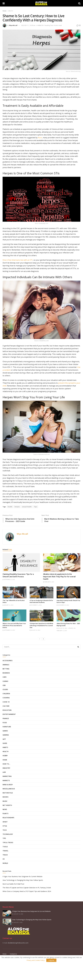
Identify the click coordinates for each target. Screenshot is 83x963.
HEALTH (10, 11)
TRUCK (5, 855)
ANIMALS (6, 665)
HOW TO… (6, 764)
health (10, 507)
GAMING (6, 735)
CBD (4, 685)
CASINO (5, 681)
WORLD (5, 863)
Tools (5, 847)
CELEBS (5, 689)
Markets (6, 780)
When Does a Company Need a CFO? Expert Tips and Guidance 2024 (27, 891)
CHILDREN (6, 694)
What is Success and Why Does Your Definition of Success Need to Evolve (14, 625)
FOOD (5, 723)
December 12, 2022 (36, 605)
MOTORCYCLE (8, 793)
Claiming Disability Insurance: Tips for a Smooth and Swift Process (18, 575)
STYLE (5, 826)
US (4, 859)
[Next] (43, 638)
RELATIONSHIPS (8, 818)
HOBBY (5, 756)
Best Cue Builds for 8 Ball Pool (13, 884)
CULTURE (6, 706)
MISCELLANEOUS (9, 789)
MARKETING (7, 776)
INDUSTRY (6, 768)
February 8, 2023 (49, 582)
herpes (17, 507)
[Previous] (39, 638)
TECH (5, 830)
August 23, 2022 (35, 630)
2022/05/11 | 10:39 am (28, 25)
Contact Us (13, 954)
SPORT (5, 822)
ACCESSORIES (7, 660)
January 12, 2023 (8, 605)
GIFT (4, 739)
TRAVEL (5, 851)
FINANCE (6, 718)
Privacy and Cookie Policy (35, 960)
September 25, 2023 (9, 579)
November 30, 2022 (63, 605)
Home (4, 11)
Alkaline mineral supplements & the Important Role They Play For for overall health (59, 576)
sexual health (27, 507)
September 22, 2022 (9, 630)
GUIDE (60, 619)
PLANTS (5, 813)
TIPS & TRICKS (36, 619)
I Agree (51, 960)
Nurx (40, 137)
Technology (8, 834)
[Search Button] (78, 647)
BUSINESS (6, 673)
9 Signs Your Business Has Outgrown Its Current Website (22, 876)
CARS (4, 677)
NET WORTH (7, 805)
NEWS (5, 809)
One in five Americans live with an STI (18, 260)
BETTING (6, 669)
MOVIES (5, 797)
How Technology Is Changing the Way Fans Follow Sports (23, 880)
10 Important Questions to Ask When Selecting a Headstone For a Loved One (41, 625)
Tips (35, 507)
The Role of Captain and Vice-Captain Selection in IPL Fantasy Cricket (27, 888)
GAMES (5, 731)
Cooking (6, 698)
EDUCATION (35, 596)
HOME (5, 760)
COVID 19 (6, 702)
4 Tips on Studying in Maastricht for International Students (41, 601)
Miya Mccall (13, 25)
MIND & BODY (8, 785)
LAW (4, 772)
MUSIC (5, 801)
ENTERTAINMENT (9, 714)
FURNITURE (7, 727)
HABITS (5, 747)
